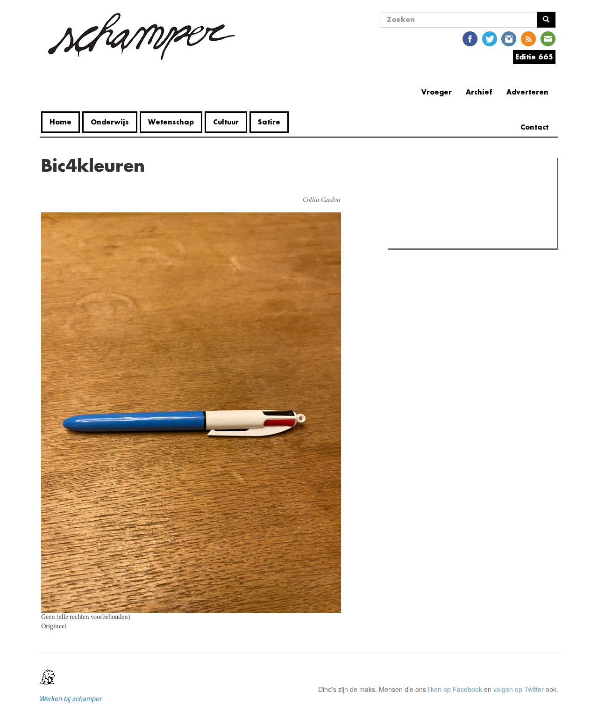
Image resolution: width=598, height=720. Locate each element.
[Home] (141, 36)
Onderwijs (110, 121)
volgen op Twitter (518, 689)
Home (60, 121)
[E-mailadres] (548, 38)
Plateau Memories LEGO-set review (459, 238)
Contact (534, 127)
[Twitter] (489, 38)
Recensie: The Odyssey (441, 205)
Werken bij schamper (71, 698)
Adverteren (527, 91)
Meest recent (472, 185)
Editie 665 (534, 56)
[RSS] (528, 38)
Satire (269, 121)
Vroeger (436, 91)
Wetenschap (171, 121)
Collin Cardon (321, 200)
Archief (479, 91)
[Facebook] (470, 38)
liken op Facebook (455, 689)
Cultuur (226, 121)
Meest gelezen (420, 185)
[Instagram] (508, 38)
